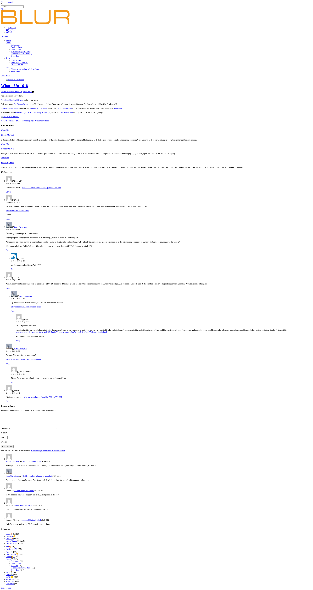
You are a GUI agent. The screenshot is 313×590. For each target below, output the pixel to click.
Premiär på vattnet (41, 121)
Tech (8, 58)
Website (4, 442)
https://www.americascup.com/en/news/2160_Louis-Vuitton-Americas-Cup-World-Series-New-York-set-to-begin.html (61, 332)
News (8, 552)
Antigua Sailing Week (38, 108)
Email (4, 437)
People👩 (10, 557)
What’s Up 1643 (7, 149)
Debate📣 (10, 539)
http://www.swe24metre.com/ (17, 211)
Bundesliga (117, 108)
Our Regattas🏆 (12, 554)
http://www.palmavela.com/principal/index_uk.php (41, 188)
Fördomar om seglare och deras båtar (25, 69)
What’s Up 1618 (14, 85)
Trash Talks (10, 581)
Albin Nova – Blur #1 (19, 63)
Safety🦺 (9, 577)
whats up (26, 92)
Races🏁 (9, 559)
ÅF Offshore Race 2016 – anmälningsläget (17, 121)
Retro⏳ (9, 572)
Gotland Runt (16, 49)
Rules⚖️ (9, 575)
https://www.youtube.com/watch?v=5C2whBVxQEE (41, 397)
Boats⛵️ (9, 534)
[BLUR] (35, 23)
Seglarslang (15, 71)
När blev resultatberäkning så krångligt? (37, 476)
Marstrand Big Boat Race (20, 52)
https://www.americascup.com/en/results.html (23, 359)
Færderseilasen (16, 47)
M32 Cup (14, 566)
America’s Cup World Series (12, 100)
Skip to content (7, 2)
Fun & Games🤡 (12, 541)
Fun (7, 67)
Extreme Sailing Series (9, 108)
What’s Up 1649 (7, 135)
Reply (8, 192)
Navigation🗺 (11, 549)
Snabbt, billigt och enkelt (31, 461)
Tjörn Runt (15, 56)
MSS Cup (46, 112)
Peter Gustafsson (7, 92)
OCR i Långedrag (34, 112)
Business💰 (10, 536)
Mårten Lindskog (12, 461)
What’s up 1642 (7, 163)
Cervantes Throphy (64, 108)
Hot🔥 (8, 546)
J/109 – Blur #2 (17, 65)
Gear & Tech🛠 (12, 543)
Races (8, 43)
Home (8, 41)
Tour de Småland (66, 112)
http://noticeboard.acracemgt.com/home (26, 307)
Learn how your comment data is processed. (48, 451)
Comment (5, 428)
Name (4, 433)
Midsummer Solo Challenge (21, 54)
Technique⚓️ (11, 579)
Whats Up (18, 92)
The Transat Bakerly (21, 104)
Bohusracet (15, 45)
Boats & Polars (16, 60)
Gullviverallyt (20, 112)
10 (31, 92)
